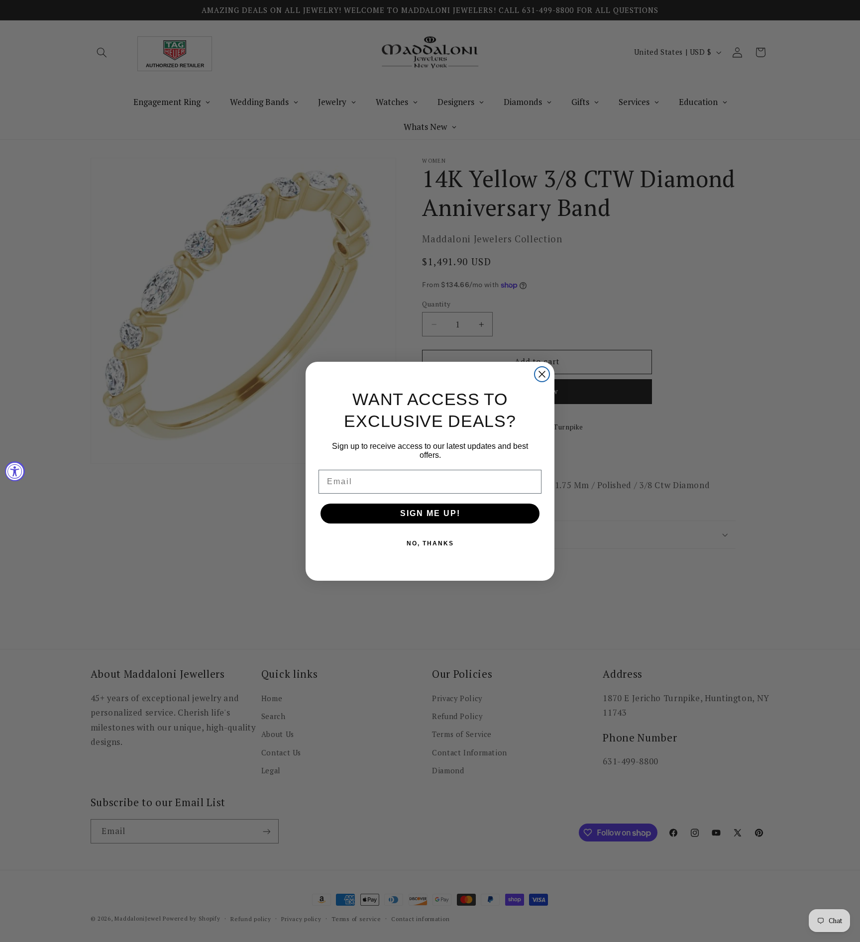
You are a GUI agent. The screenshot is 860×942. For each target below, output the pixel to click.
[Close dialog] (542, 374)
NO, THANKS (430, 543)
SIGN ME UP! (430, 513)
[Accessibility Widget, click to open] (15, 471)
